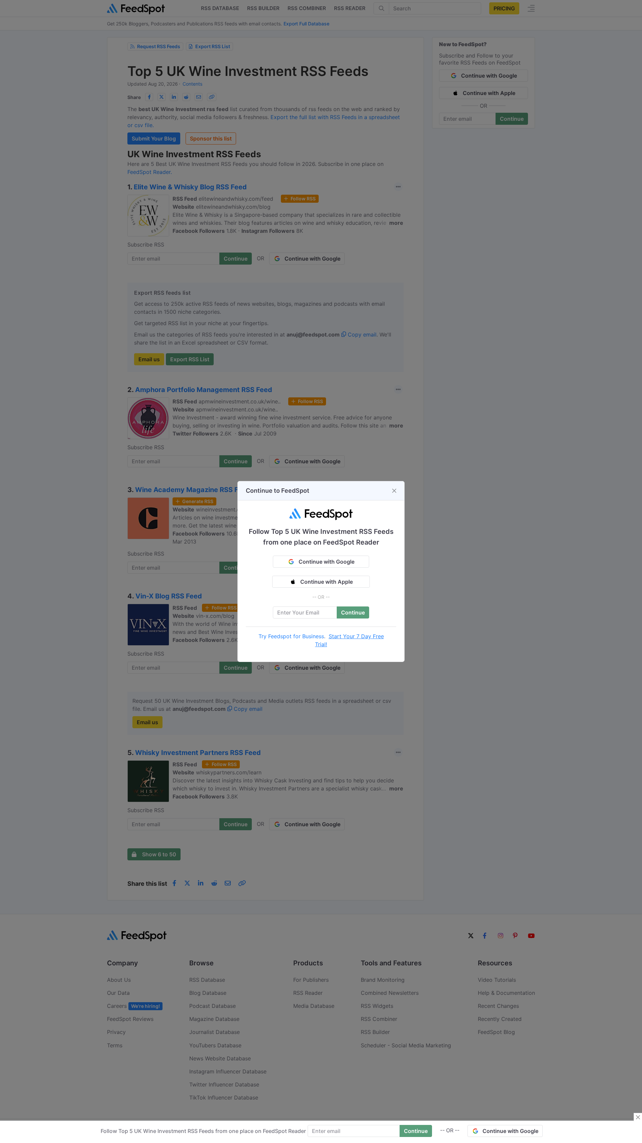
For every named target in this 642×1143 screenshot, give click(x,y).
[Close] (394, 491)
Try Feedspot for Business (291, 636)
